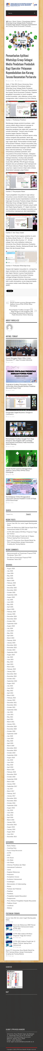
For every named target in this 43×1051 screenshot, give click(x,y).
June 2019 (10, 762)
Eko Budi (10, 557)
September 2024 (12, 623)
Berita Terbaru (17, 21)
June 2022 (10, 688)
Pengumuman (11, 898)
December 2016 (12, 798)
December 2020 (12, 726)
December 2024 (12, 616)
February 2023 (11, 669)
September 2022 (12, 681)
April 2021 (10, 719)
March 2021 (10, 722)
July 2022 (10, 686)
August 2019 (11, 757)
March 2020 (10, 745)
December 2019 (12, 748)
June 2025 (10, 602)
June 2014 (10, 834)
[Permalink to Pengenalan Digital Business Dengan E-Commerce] (21, 410)
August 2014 (11, 832)
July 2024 (10, 628)
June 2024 (10, 631)
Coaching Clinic (11, 848)
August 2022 (11, 683)
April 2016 (10, 817)
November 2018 (12, 774)
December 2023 (12, 645)
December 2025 (12, 588)
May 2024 (10, 633)
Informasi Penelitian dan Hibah (16, 865)
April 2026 (10, 578)
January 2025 (11, 614)
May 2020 (10, 741)
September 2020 (12, 733)
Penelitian (10, 893)
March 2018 (10, 781)
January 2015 (11, 829)
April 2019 (10, 767)
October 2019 (11, 753)
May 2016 (10, 815)
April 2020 (10, 743)
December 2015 (12, 824)
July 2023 (10, 657)
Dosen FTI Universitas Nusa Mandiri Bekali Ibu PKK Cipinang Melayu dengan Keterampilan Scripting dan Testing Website (21, 542)
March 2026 (10, 580)
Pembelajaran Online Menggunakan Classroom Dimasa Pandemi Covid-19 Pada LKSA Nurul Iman (21, 498)
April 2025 (10, 607)
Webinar (9, 908)
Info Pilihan (10, 862)
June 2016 (10, 812)
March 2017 (10, 791)
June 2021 (10, 714)
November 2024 (12, 619)
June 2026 (10, 573)
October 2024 (11, 621)
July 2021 (10, 712)
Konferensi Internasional (14, 879)
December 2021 (12, 702)
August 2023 (11, 655)
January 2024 (11, 643)
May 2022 (10, 690)
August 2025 (11, 597)
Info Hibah (10, 860)
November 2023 (12, 647)
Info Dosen (10, 858)
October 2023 (11, 650)
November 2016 (12, 800)
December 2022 (12, 674)
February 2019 (11, 772)
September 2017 (12, 786)
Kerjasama (10, 874)
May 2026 (10, 576)
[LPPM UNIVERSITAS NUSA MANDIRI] (21, 5)
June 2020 (10, 738)
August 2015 (11, 827)
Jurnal (9, 869)
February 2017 (11, 793)
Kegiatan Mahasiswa (13, 872)
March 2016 (10, 820)
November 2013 (12, 836)
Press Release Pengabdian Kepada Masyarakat (21, 901)
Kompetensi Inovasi (13, 877)
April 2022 (10, 693)
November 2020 (12, 729)
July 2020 (10, 736)
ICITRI (9, 853)
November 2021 (12, 705)
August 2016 (11, 808)
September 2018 (12, 779)
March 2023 (10, 666)
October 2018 (11, 777)
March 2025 (10, 609)
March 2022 (10, 695)
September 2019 (12, 755)
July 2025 (10, 599)
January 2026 (11, 585)
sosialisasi (10, 905)
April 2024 (10, 635)
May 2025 (10, 604)
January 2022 (11, 700)
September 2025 (12, 595)
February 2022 (11, 698)
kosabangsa (10, 881)
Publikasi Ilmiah (12, 903)
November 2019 (12, 750)
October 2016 (11, 803)
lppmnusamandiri (12, 553)
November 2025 (12, 590)
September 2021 (12, 710)
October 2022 (11, 678)
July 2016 (10, 810)
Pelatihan (10, 891)
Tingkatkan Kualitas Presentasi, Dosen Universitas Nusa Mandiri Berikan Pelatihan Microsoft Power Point (20, 386)
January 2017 (11, 796)
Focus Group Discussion (14, 850)
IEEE (8, 855)
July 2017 (10, 789)
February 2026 (11, 583)
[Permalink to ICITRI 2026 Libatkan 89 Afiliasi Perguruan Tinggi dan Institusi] (9, 938)
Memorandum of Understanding (16, 884)
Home (9, 21)
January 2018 (11, 784)
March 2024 (10, 638)
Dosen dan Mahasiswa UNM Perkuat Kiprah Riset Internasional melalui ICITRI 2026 (24, 926)
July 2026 (10, 571)
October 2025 (11, 592)
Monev (9, 886)
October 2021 (11, 707)
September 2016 (12, 805)
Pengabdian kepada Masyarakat (17, 896)
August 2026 (11, 568)
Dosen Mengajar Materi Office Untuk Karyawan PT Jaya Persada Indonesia (19, 359)
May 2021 (10, 717)
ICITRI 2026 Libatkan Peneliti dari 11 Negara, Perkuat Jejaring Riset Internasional (24, 943)
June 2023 (10, 659)
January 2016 (11, 822)
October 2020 (11, 731)
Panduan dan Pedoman (14, 889)
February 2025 (11, 611)
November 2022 (12, 676)
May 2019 (10, 765)
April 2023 (10, 664)
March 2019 (10, 769)
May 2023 (10, 662)
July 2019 (10, 760)
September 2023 (12, 652)
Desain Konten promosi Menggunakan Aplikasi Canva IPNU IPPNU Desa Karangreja (22, 303)
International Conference (14, 867)
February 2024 (11, 640)
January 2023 (11, 671)
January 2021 (11, 724)
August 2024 (11, 626)
